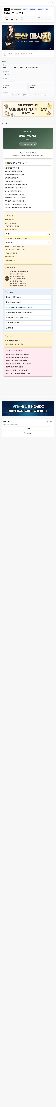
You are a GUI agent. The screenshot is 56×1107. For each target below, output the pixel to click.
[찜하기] (53, 2)
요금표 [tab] (10, 54)
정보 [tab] (5, 54)
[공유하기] (49, 2)
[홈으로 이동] (6, 2)
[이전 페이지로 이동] (2, 2)
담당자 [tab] (17, 54)
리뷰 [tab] (30, 54)
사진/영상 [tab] (24, 54)
